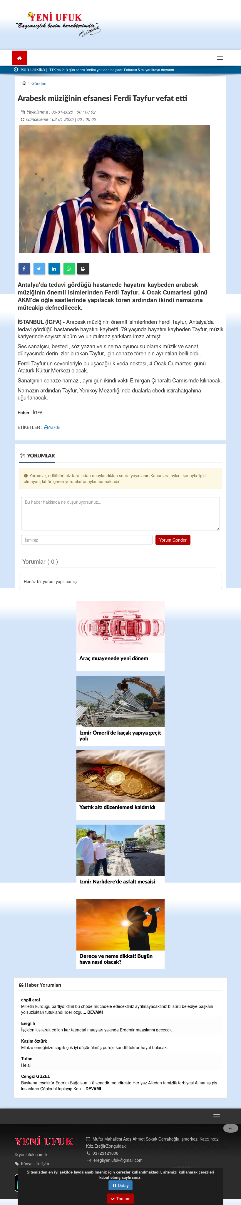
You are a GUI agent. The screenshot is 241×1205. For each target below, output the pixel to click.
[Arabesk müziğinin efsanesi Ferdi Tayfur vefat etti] (114, 188)
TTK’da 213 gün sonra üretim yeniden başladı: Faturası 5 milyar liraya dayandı (111, 69)
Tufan (27, 1058)
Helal (26, 1065)
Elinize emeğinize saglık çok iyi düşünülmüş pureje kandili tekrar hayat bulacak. (94, 1047)
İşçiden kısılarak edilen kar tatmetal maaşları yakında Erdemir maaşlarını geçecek (96, 1030)
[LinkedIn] (54, 268)
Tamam (122, 1198)
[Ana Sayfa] (59, 23)
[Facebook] (24, 268)
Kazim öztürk (34, 1041)
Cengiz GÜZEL (35, 1076)
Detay (123, 1185)
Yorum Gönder (173, 540)
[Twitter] (39, 268)
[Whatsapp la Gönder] (69, 268)
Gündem (39, 83)
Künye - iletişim (35, 1163)
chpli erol (30, 1000)
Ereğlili (28, 1023)
